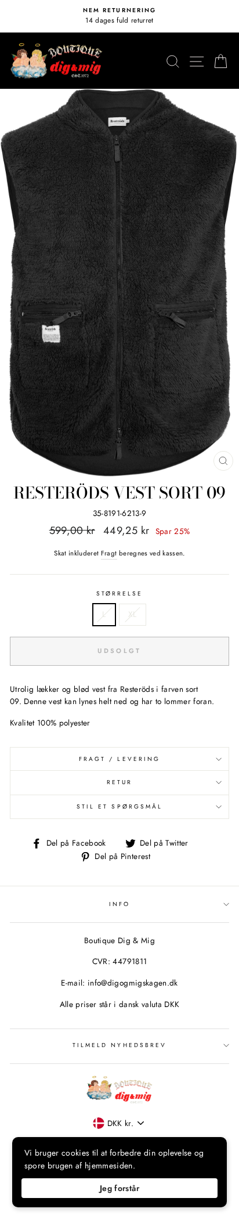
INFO (119, 904)
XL (132, 614)
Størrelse (119, 593)
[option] (119, 16)
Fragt (109, 553)
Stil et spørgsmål (119, 806)
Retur (119, 782)
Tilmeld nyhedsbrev (119, 1045)
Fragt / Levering (119, 759)
